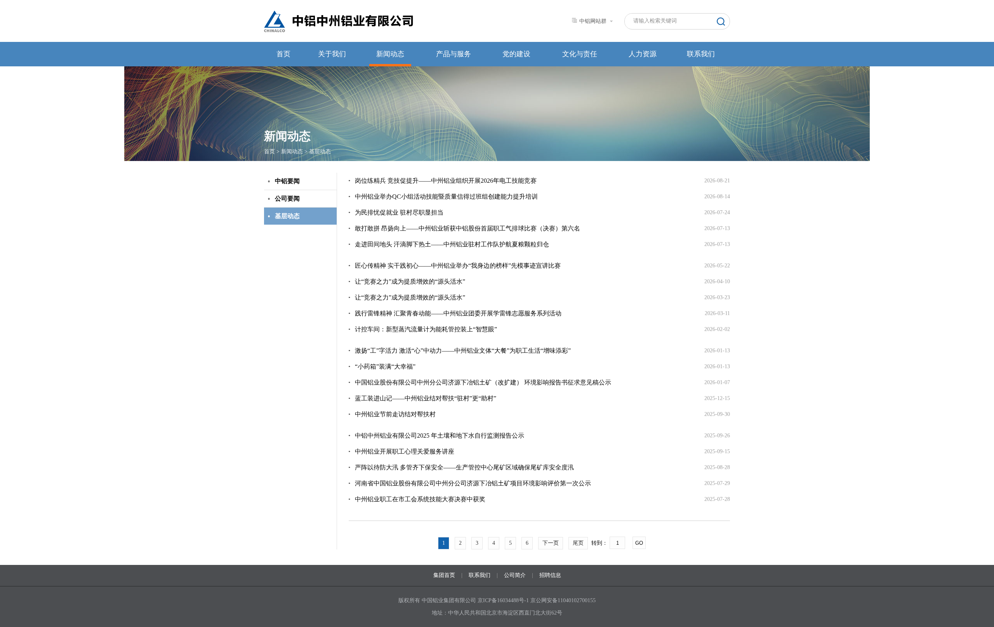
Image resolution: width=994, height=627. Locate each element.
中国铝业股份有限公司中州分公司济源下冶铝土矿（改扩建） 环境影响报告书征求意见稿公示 (483, 382)
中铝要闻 (287, 181)
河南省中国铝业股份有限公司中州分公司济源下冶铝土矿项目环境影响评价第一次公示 (473, 483)
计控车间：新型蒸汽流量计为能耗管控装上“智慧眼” (426, 329)
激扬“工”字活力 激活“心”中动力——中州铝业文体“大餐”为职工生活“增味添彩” (463, 350)
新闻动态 (390, 54)
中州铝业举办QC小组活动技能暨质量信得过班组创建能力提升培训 (446, 196)
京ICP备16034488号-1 (504, 600)
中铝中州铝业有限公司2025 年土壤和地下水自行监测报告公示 (439, 435)
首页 (283, 54)
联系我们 (701, 54)
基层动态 (320, 151)
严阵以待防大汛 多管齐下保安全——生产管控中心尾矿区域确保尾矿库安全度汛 (464, 467)
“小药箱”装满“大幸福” (385, 366)
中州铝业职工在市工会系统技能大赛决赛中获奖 (420, 499)
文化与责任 (579, 54)
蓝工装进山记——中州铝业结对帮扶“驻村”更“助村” (425, 398)
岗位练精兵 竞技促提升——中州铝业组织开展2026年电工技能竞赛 (446, 180)
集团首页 (444, 575)
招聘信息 (550, 575)
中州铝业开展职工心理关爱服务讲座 (404, 451)
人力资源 (643, 54)
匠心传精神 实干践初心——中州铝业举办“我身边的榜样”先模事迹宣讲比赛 (458, 265)
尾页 (578, 543)
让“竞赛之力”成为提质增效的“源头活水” (410, 281)
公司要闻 (287, 198)
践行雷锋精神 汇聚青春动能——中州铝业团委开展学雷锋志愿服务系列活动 (458, 313)
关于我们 (332, 54)
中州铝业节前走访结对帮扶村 (395, 414)
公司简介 (515, 575)
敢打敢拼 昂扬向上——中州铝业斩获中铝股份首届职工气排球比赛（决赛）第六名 (467, 228)
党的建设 (516, 54)
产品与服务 (453, 54)
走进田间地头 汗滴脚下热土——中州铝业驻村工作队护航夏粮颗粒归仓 (452, 244)
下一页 (550, 543)
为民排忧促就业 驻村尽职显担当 (399, 212)
